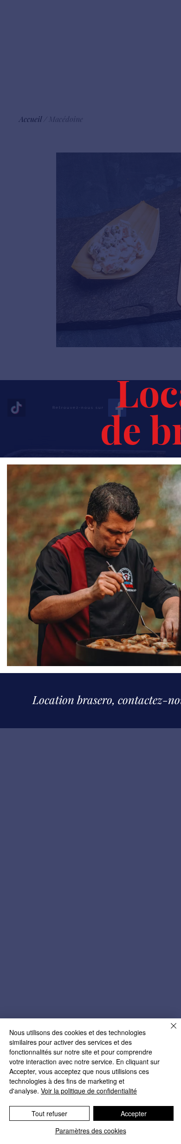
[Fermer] (168, 1031)
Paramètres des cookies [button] (90, 1130)
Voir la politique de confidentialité (89, 1090)
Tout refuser (49, 1113)
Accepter (134, 1113)
